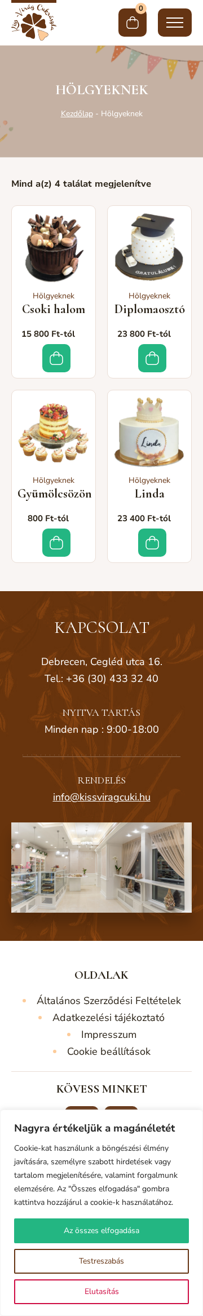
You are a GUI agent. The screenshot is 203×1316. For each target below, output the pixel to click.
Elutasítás (102, 1291)
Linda (150, 493)
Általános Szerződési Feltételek (109, 1000)
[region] (101, 1213)
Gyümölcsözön (54, 493)
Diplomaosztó (149, 309)
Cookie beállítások (109, 1051)
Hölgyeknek (53, 296)
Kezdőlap (77, 113)
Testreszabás (101, 1261)
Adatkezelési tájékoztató (108, 1017)
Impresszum (108, 1034)
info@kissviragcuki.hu (102, 797)
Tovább (56, 358)
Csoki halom (53, 309)
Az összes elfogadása (101, 1230)
